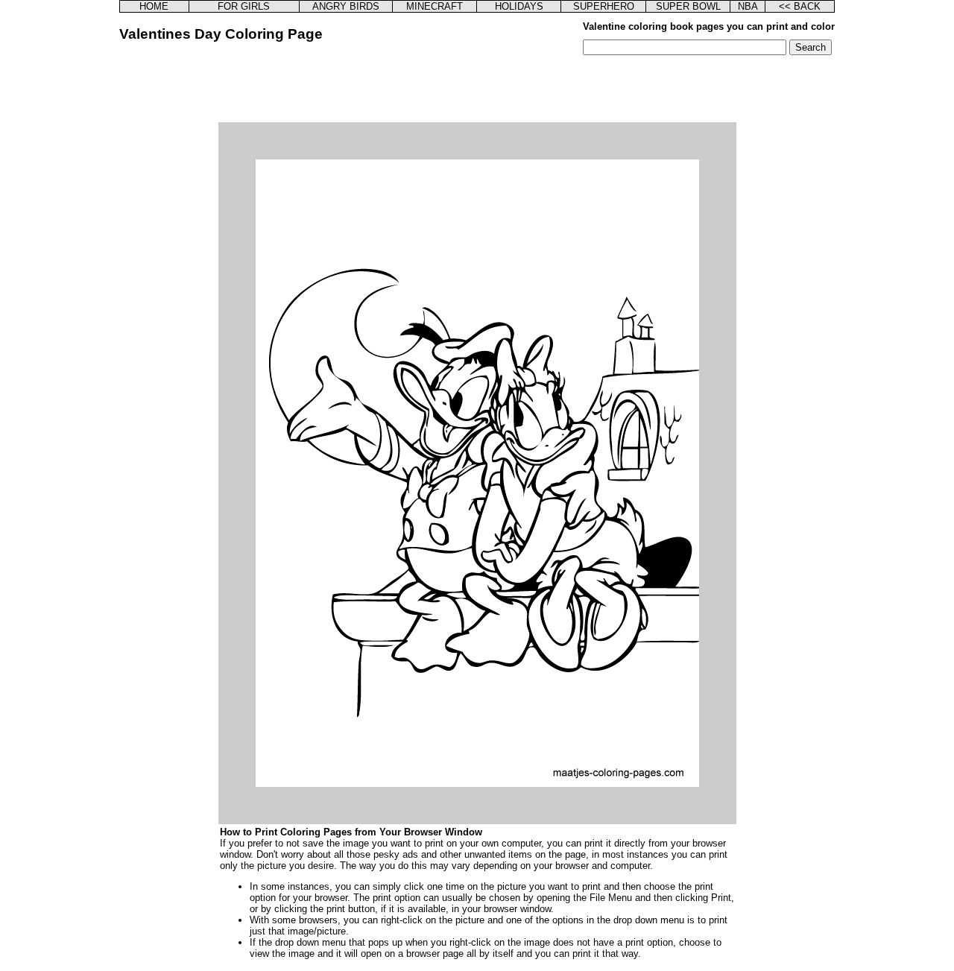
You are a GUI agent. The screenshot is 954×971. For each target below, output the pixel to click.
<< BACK (800, 6)
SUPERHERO (603, 6)
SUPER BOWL (688, 6)
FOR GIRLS (244, 6)
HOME (153, 6)
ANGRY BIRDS (345, 6)
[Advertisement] (477, 88)
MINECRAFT (434, 6)
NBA (748, 6)
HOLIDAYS (519, 6)
